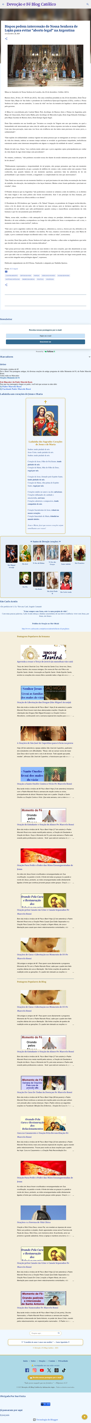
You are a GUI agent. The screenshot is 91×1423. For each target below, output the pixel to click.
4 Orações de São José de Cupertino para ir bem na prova (45, 743)
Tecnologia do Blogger (47, 1419)
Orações (42, 1360)
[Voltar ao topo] (84, 1416)
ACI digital (14, 269)
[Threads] (56, 1370)
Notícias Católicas (13, 279)
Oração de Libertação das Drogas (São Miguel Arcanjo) (44, 702)
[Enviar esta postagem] (6, 272)
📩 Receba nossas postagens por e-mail (45, 1377)
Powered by (39, 351)
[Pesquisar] (59, 4)
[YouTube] (42, 1370)
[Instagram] (34, 1370)
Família (36, 275)
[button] (6, 39)
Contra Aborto (12, 275)
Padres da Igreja (28, 279)
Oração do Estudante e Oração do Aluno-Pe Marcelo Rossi (45, 824)
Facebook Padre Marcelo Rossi (16, 389)
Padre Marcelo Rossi (11, 386)
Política (40, 279)
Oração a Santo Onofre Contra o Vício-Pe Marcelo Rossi (44, 784)
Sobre (33, 1360)
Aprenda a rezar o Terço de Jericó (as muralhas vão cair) (45, 661)
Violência (50, 279)
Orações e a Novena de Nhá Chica (33, 1222)
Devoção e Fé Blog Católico (31, 4)
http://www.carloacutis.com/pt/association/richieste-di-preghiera (45, 628)
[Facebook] (27, 1370)
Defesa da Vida (25, 275)
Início (25, 1360)
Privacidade (63, 1360)
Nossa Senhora (63, 275)
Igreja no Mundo (48, 275)
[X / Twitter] (49, 1370)
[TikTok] (63, 1370)
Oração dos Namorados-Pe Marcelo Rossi (37, 1308)
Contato (52, 1360)
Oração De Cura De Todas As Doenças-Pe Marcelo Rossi (44, 1092)
